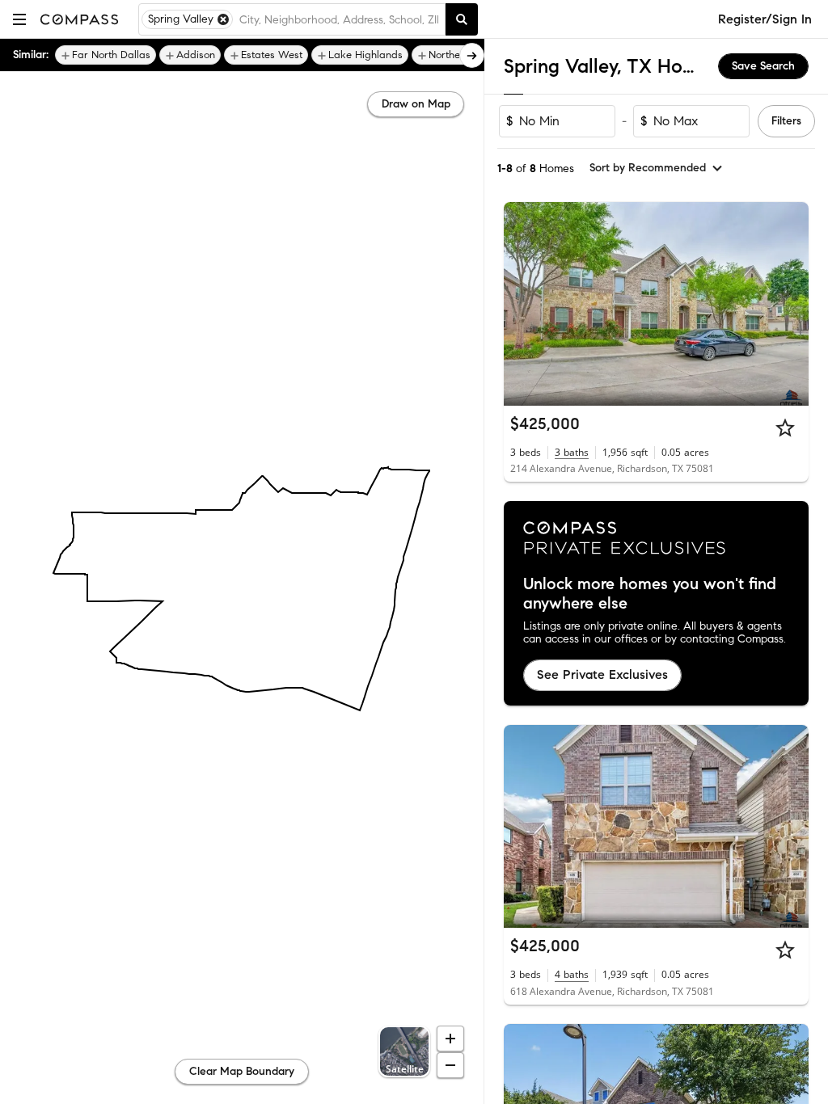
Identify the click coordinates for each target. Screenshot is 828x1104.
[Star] (785, 427)
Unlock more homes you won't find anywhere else (649, 594)
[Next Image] (790, 304)
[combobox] (339, 19)
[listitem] (105, 55)
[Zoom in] (450, 1038)
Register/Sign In (765, 19)
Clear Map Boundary (241, 1071)
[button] (19, 19)
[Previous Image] (523, 304)
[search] (462, 19)
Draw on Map (416, 104)
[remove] (223, 19)
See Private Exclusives (602, 674)
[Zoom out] (450, 1065)
